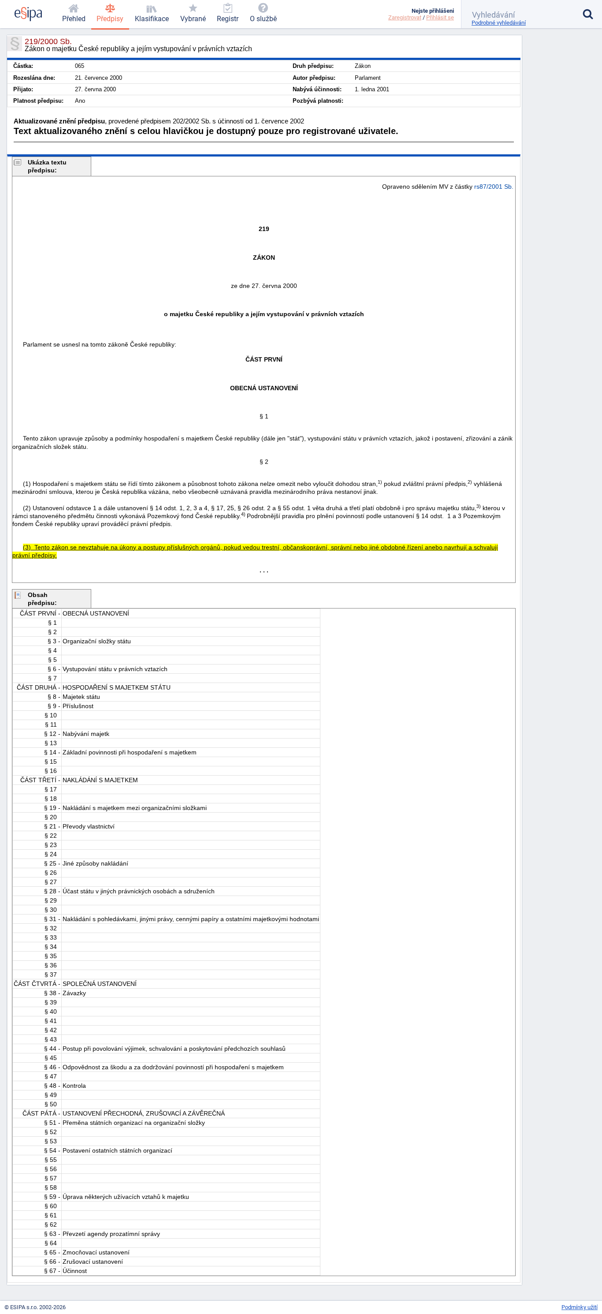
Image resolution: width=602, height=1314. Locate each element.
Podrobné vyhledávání (499, 22)
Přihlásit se (440, 17)
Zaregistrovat (404, 17)
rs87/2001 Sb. (493, 186)
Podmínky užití (579, 1307)
